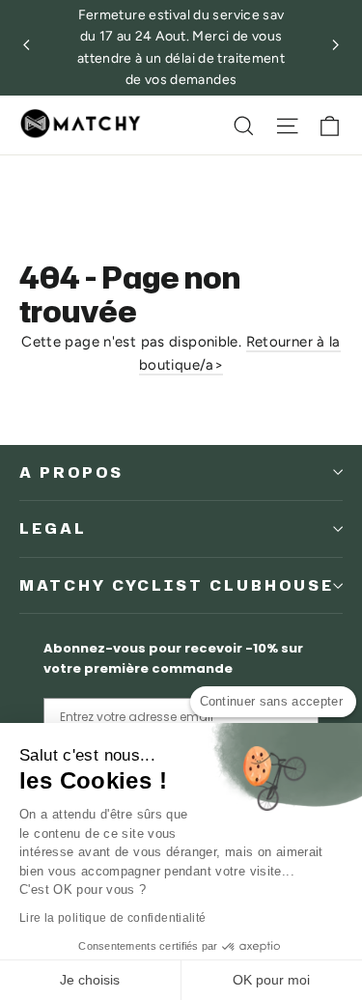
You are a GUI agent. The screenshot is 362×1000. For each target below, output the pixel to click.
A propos (71, 472)
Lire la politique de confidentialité (113, 918)
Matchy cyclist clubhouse (176, 585)
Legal (53, 528)
